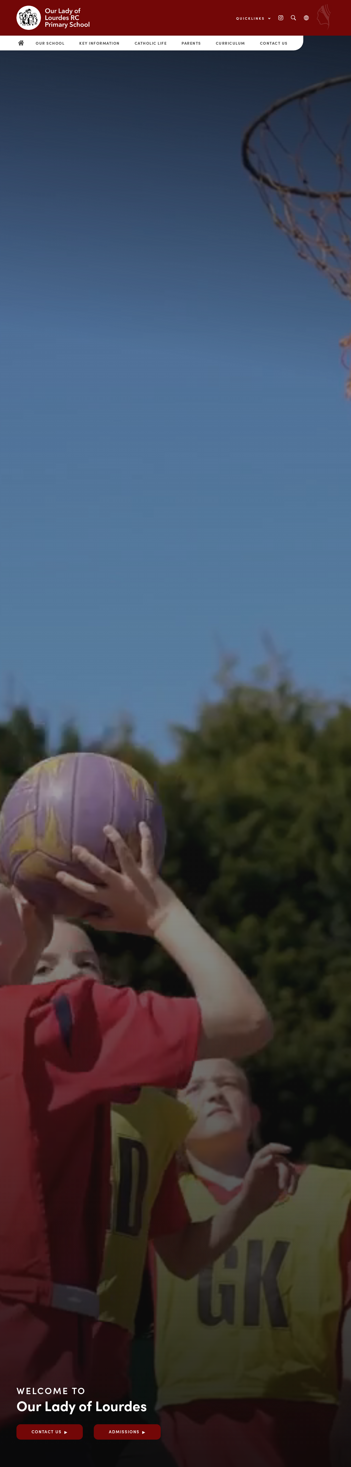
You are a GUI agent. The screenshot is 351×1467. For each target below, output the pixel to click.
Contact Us (274, 43)
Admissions (124, 1431)
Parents (191, 43)
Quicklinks (251, 18)
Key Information (99, 43)
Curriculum (230, 43)
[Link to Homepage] (57, 18)
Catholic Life (151, 43)
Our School (50, 43)
